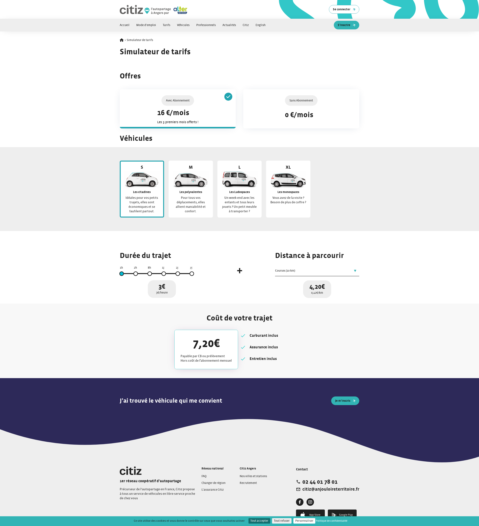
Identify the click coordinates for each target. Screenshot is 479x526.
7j (191, 267)
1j (163, 267)
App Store (314, 515)
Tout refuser (282, 520)
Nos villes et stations (253, 476)
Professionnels (206, 25)
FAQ (204, 476)
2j (177, 267)
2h (135, 267)
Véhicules (183, 25)
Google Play (346, 515)
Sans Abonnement (301, 100)
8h (149, 267)
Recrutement (248, 482)
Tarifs (166, 25)
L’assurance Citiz (213, 489)
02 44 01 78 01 (320, 482)
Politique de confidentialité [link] (331, 521)
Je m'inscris (342, 400)
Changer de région (213, 482)
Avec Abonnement (178, 100)
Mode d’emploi (146, 25)
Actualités (229, 25)
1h (121, 267)
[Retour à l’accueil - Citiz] (166, 9)
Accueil (124, 25)
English (261, 25)
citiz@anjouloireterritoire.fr (330, 489)
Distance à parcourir (309, 255)
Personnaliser (304, 520)
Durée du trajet (145, 255)
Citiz (246, 25)
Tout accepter (259, 520)
